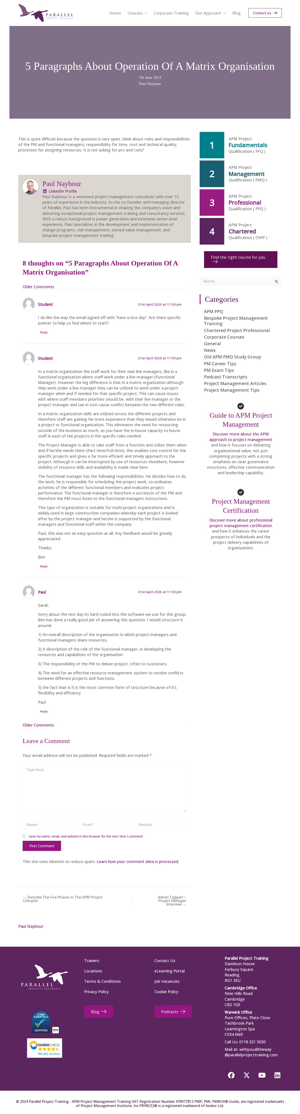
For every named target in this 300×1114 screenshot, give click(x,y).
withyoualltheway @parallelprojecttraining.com (251, 1052)
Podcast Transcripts (225, 377)
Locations (93, 971)
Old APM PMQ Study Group (232, 357)
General (212, 344)
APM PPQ (213, 311)
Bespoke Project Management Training (236, 320)
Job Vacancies (166, 981)
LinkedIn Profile (62, 191)
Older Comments (38, 286)
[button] (145, 13)
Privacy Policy (96, 991)
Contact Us (164, 960)
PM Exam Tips (219, 370)
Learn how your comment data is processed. (138, 861)
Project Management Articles (235, 383)
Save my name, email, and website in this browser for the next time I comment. (86, 836)
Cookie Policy (166, 991)
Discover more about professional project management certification (240, 522)
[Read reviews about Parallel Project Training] (44, 1045)
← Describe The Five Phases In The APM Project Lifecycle (63, 898)
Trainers (91, 960)
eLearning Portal (169, 971)
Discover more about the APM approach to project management (240, 436)
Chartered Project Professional (237, 330)
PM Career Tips (220, 364)
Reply (44, 332)
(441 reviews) (49, 1053)
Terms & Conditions (102, 981)
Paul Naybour (150, 83)
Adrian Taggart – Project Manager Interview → (172, 900)
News (210, 350)
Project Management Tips (231, 390)
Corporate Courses (224, 337)
